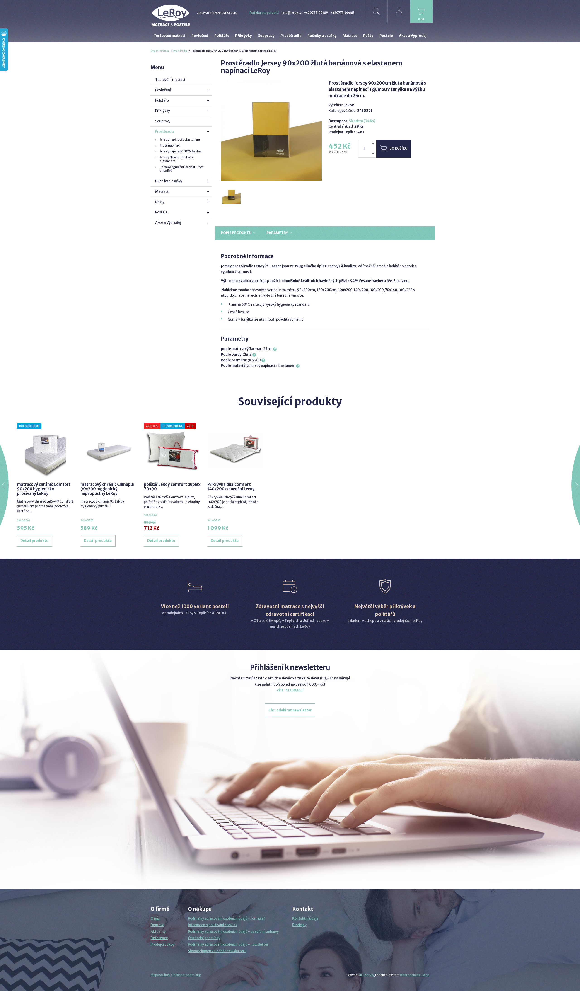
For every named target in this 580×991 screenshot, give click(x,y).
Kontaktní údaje (305, 918)
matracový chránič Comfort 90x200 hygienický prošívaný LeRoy (43, 489)
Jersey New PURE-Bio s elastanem (176, 159)
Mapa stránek (161, 975)
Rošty (159, 202)
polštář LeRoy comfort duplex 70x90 (172, 486)
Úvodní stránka (160, 50)
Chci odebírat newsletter (290, 710)
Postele (161, 212)
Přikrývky (162, 111)
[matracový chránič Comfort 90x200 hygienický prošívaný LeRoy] (45, 450)
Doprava (157, 925)
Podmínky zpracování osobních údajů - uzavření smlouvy (233, 931)
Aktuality (158, 931)
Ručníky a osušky (168, 181)
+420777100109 (316, 13)
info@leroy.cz (291, 13)
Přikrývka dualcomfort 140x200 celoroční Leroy (231, 486)
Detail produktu (34, 541)
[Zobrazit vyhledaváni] (376, 11)
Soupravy (162, 121)
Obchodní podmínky (204, 938)
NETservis (366, 975)
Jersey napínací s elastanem (180, 140)
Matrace (162, 191)
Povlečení (163, 90)
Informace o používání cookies (212, 925)
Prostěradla (180, 50)
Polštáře (162, 100)
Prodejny (299, 925)
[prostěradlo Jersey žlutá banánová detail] (232, 195)
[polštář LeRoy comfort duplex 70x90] (172, 450)
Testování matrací (170, 79)
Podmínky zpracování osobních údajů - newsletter (228, 944)
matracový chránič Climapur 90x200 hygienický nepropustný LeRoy (107, 489)
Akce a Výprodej (168, 222)
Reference (159, 938)
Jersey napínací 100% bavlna (181, 151)
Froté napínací (170, 145)
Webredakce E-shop (414, 975)
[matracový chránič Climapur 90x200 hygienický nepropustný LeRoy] (108, 450)
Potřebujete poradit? (264, 13)
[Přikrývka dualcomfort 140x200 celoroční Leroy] (235, 450)
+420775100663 (342, 13)
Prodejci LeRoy (162, 944)
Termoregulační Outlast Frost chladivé (181, 169)
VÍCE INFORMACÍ (290, 690)
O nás (155, 918)
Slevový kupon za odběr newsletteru (217, 951)
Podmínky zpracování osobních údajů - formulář (226, 918)
